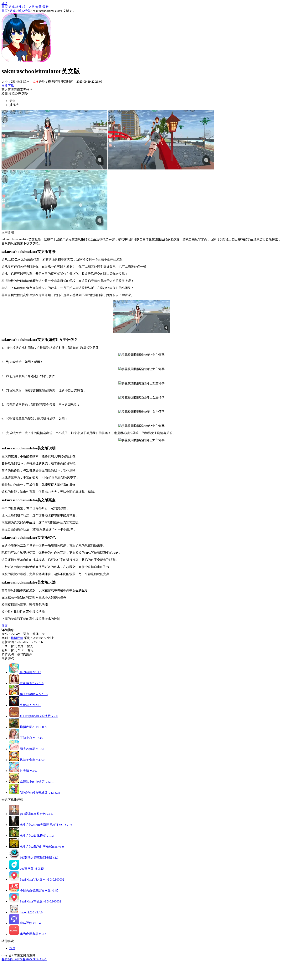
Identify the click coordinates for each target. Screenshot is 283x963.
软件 (18, 6)
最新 (45, 6)
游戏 (11, 6)
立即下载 (8, 85)
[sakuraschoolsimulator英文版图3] (54, 228)
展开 (5, 626)
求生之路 (28, 6)
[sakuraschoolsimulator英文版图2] (161, 168)
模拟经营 (24, 10)
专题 (38, 6)
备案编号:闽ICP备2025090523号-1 (24, 959)
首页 (5, 6)
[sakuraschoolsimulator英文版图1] (54, 168)
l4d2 (4, 3)
